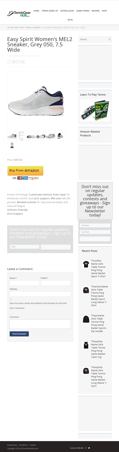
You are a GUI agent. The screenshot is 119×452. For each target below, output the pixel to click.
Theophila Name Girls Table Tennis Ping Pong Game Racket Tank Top (98, 349)
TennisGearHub (31, 56)
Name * (13, 278)
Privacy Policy (12, 445)
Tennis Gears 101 (49, 11)
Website (13, 289)
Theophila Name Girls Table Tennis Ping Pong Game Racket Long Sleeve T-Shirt (99, 377)
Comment (14, 317)
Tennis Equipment (14, 56)
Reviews (96, 11)
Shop (104, 11)
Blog (70, 19)
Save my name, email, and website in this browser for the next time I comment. (38, 305)
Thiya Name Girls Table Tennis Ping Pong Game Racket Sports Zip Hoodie (98, 323)
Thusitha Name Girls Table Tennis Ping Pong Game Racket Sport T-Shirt (98, 268)
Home (36, 11)
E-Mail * (44, 278)
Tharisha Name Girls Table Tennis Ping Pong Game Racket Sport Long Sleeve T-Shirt (99, 296)
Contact (33, 445)
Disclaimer (23, 445)
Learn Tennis (82, 11)
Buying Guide (67, 11)
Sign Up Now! (95, 239)
